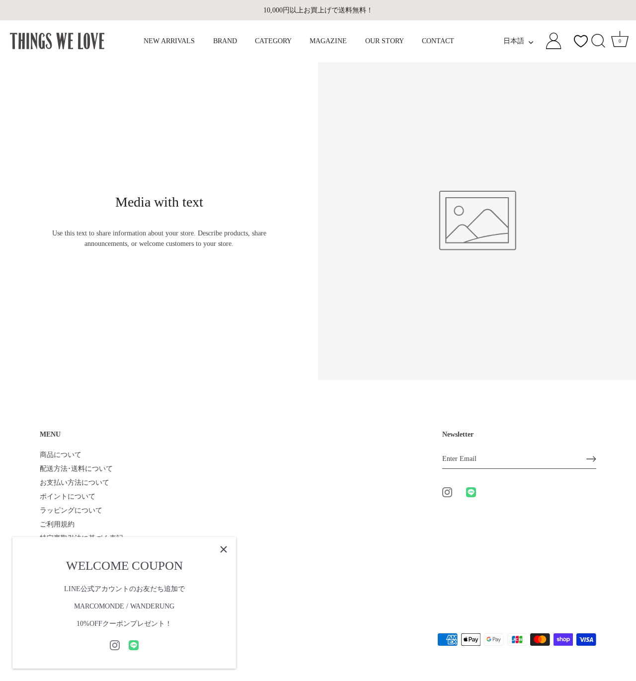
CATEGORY (273, 41)
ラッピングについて (71, 510)
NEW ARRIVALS (169, 41)
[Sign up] (591, 459)
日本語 (513, 41)
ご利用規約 (57, 524)
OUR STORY (384, 41)
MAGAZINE (328, 41)
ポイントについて (67, 496)
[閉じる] (224, 549)
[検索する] (599, 41)
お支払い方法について (74, 482)
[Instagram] (115, 644)
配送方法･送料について (76, 468)
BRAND (225, 41)
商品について (60, 454)
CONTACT (438, 41)
